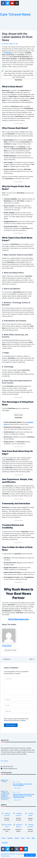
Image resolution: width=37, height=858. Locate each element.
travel (18, 781)
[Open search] (35, 8)
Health (17, 838)
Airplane (10, 838)
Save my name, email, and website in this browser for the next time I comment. (16, 719)
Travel (23, 838)
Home (4, 838)
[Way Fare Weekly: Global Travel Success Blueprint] (6, 785)
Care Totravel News (15, 14)
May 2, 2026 (17, 800)
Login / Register (30, 855)
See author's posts (10, 650)
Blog (14, 781)
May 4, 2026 (17, 788)
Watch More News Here (18, 619)
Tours (28, 838)
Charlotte (6, 645)
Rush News (8, 53)
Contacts (5, 843)
